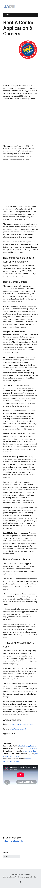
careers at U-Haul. (29, 751)
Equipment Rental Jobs (14, 841)
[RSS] (20, 882)
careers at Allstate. (31, 748)
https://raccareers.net (18, 729)
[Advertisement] (20, 80)
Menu (8, 15)
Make (10, 877)
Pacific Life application (27, 746)
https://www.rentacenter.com (22, 724)
